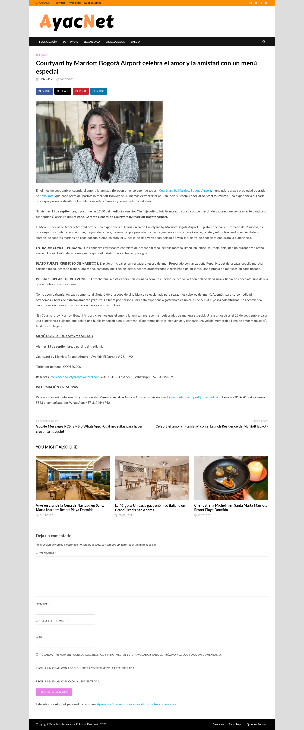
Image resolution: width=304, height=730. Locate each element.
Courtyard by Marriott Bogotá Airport (185, 190)
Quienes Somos (92, 3)
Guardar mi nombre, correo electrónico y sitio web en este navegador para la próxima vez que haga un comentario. (132, 655)
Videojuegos (115, 41)
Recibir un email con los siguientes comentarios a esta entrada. (85, 668)
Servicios (60, 3)
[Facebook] (251, 3)
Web (39, 637)
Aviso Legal (75, 3)
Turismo (41, 55)
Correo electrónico (52, 621)
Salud (135, 41)
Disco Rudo (47, 79)
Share (46, 91)
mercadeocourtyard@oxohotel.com (75, 377)
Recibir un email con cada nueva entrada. (68, 681)
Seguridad (92, 41)
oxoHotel (48, 196)
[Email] (266, 3)
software (70, 41)
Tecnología (48, 41)
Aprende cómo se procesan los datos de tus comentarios (136, 704)
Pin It (82, 91)
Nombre (43, 604)
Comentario (46, 553)
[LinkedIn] (261, 3)
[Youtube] (256, 3)
